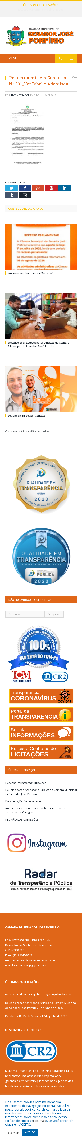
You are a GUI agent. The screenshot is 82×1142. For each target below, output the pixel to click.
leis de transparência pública (23, 1086)
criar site (30, 1071)
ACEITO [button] (30, 1132)
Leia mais (39, 1120)
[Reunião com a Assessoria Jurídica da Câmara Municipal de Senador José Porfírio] (41, 316)
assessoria (34, 1076)
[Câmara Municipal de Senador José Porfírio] (41, 35)
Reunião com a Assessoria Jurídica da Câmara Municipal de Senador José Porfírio (42, 9)
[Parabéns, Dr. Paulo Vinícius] (41, 389)
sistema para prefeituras (57, 1071)
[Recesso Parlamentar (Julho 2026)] (41, 247)
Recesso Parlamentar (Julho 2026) (30, 273)
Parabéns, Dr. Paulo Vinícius (26, 415)
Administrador (20, 95)
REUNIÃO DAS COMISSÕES (22, 820)
